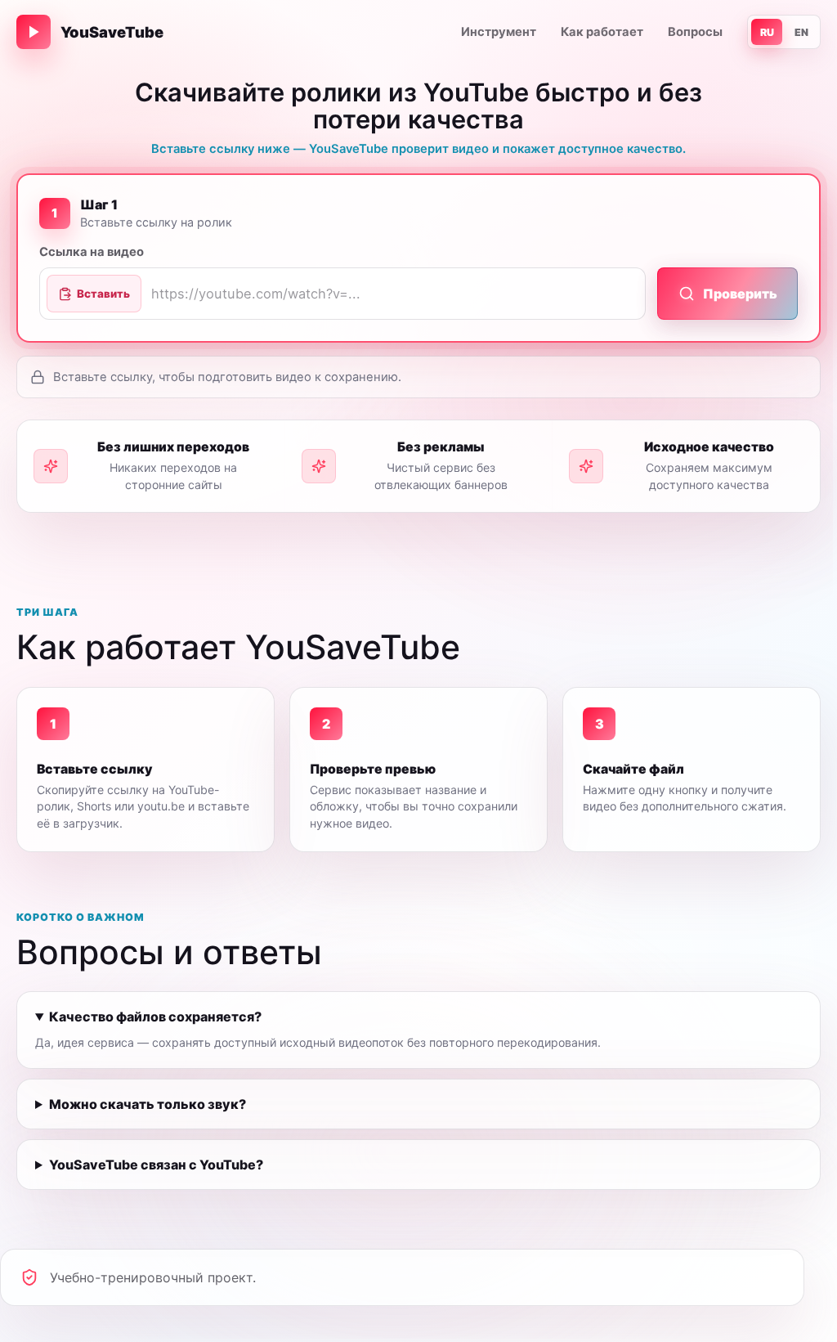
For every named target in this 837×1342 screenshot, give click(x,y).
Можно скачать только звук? (147, 1104)
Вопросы (695, 32)
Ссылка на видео (91, 252)
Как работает (602, 32)
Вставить (103, 293)
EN (801, 32)
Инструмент (498, 32)
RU (767, 32)
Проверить (740, 293)
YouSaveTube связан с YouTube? (156, 1164)
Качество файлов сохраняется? (155, 1016)
